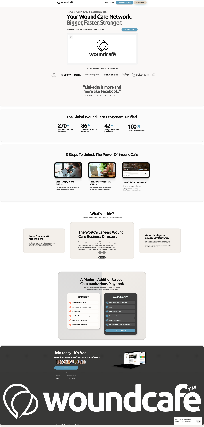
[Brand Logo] (65, 2)
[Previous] (100, 252)
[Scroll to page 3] (103, 257)
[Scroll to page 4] (105, 257)
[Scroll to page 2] (101, 257)
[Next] (104, 252)
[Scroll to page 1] (99, 257)
